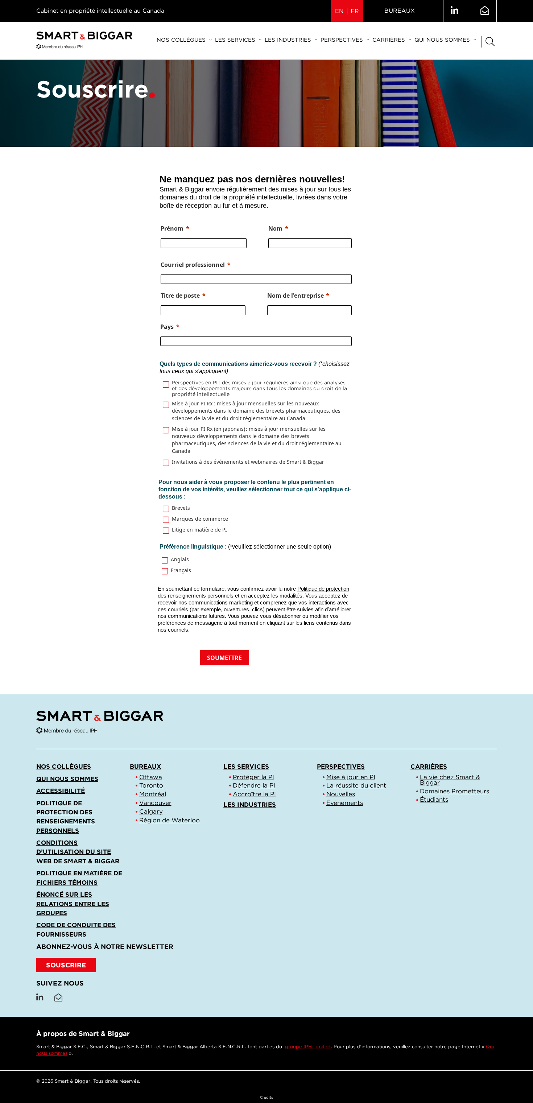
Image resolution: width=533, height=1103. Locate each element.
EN (339, 11)
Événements (344, 802)
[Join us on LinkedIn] (454, 11)
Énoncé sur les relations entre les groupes (72, 903)
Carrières (388, 40)
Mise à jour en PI (350, 777)
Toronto (151, 785)
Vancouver (155, 802)
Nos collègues (181, 40)
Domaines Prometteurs (454, 791)
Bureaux (399, 10)
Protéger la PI (253, 777)
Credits (266, 1097)
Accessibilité (60, 790)
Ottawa (150, 777)
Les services (235, 40)
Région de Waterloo (169, 820)
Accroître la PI (254, 794)
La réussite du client (356, 785)
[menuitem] (184, 40)
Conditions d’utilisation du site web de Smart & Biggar (77, 851)
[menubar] (316, 40)
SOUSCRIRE (66, 965)
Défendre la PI (254, 785)
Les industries (288, 40)
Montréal (152, 794)
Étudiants (434, 799)
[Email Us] (484, 11)
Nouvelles (340, 794)
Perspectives (342, 40)
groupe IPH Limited (308, 1046)
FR (355, 11)
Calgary (151, 811)
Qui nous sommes (442, 40)
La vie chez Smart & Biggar (450, 779)
